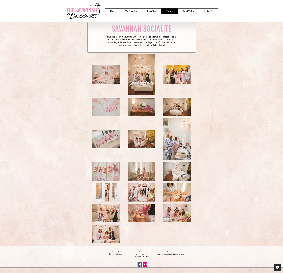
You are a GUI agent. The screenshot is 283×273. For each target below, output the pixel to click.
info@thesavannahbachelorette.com (170, 254)
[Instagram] (145, 264)
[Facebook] (140, 264)
